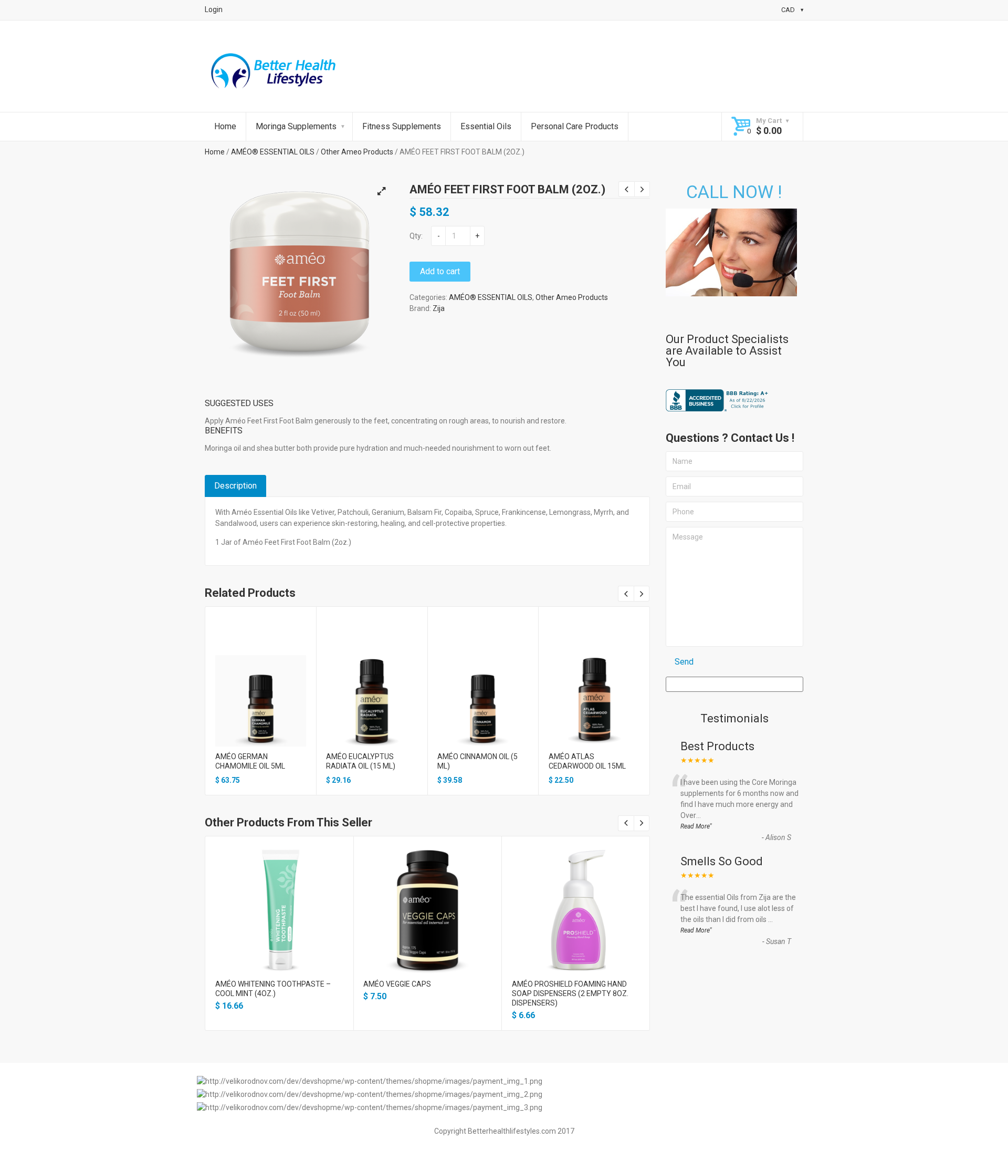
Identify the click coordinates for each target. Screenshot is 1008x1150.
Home (225, 126)
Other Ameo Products (357, 152)
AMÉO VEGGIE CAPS (397, 984)
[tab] (235, 486)
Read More (695, 826)
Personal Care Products (574, 126)
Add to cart (440, 271)
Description (235, 486)
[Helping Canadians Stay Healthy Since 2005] (274, 73)
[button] (381, 191)
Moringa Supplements (296, 126)
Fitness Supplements (401, 126)
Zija (439, 308)
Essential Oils (485, 126)
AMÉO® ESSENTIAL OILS (272, 152)
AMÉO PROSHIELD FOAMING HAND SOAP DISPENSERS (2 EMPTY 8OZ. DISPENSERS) (570, 993)
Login (214, 9)
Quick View (261, 689)
